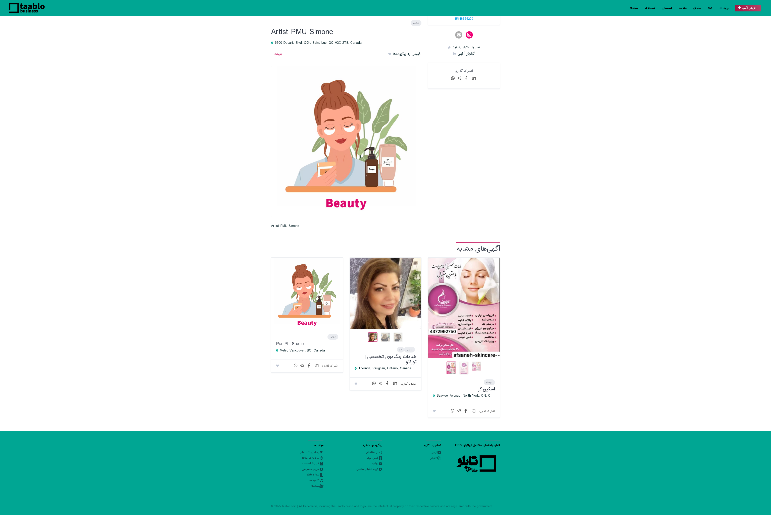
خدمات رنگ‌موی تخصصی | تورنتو (390, 359)
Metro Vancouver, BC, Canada (302, 350)
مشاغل (697, 8)
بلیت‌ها (634, 8)
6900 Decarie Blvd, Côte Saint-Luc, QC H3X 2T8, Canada (318, 43)
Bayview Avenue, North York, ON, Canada (466, 395)
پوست (489, 382)
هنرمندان (667, 8)
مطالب (683, 8)
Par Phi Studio (290, 343)
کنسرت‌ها (650, 8)
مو (400, 349)
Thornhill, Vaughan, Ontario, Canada (384, 368)
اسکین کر (486, 389)
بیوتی (416, 23)
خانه (710, 8)
